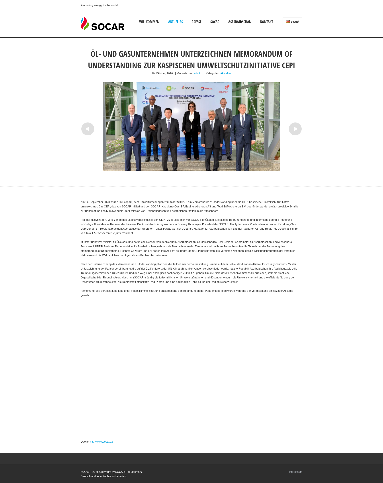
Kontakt (266, 21)
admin (197, 73)
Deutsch (294, 22)
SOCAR (214, 21)
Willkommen (149, 21)
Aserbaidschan (239, 21)
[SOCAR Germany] (102, 29)
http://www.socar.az (101, 441)
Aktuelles (175, 21)
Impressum (295, 471)
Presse (196, 21)
